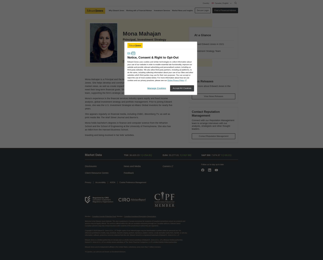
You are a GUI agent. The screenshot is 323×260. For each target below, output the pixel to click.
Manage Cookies (156, 88)
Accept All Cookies (182, 88)
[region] (160, 68)
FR (133, 53)
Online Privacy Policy (176, 80)
